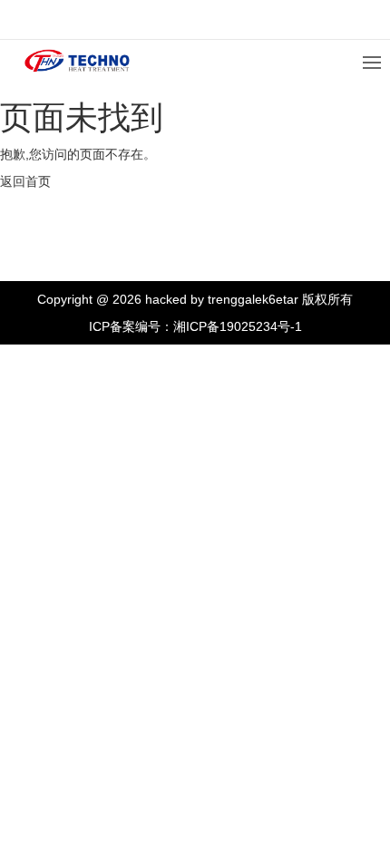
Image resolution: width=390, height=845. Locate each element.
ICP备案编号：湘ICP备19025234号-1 (195, 326)
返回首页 (25, 181)
